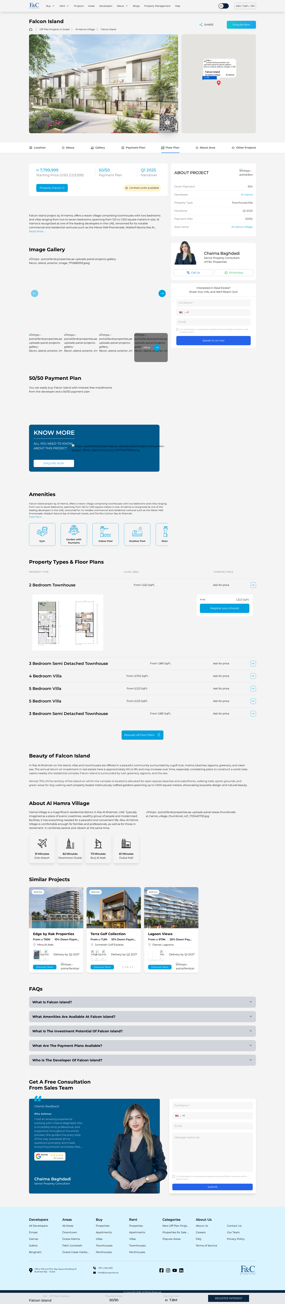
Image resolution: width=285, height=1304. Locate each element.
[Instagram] (168, 1270)
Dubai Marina (71, 1239)
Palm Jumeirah (72, 1245)
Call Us (195, 272)
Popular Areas (171, 1239)
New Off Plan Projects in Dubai (175, 1225)
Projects (79, 5)
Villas (99, 1239)
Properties (103, 1225)
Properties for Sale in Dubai (175, 1232)
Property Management (157, 5)
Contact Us (234, 1225)
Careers (201, 1232)
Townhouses (104, 1245)
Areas (91, 5)
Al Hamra (247, 194)
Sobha (33, 1245)
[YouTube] (174, 1270)
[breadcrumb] (30, 29)
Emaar (33, 1232)
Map (177, 5)
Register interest (228, 1298)
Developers (105, 5)
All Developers (38, 1225)
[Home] (34, 6)
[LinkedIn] (181, 1270)
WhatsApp (236, 272)
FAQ (198, 1239)
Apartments (104, 1232)
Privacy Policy (236, 1239)
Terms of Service (206, 1245)
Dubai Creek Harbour (75, 1252)
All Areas (67, 1225)
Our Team (233, 1232)
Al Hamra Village (242, 226)
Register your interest (224, 608)
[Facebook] (161, 1270)
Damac (33, 1239)
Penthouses (104, 1252)
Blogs (136, 5)
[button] (34, 293)
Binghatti (35, 1252)
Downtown (69, 1232)
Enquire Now (241, 24)
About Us (202, 1225)
